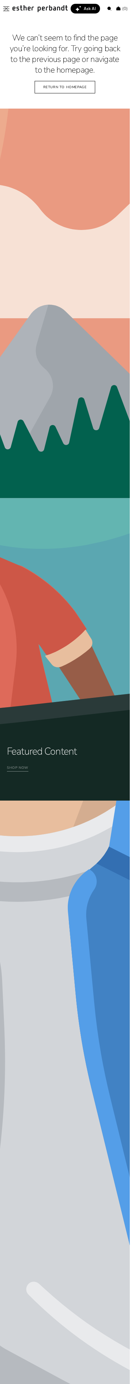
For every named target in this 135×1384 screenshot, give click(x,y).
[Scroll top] (119, 1373)
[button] (6, 8)
